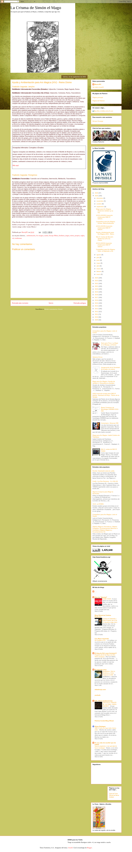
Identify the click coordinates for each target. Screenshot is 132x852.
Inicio (51, 303)
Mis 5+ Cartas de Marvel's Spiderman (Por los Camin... (104, 238)
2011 (96, 314)
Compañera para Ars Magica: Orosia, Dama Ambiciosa (105, 222)
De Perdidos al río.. (101, 640)
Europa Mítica (53, 236)
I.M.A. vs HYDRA (98, 504)
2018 (96, 294)
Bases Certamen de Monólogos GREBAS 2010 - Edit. (110, 409)
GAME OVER (107, 599)
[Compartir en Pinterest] (51, 232)
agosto (99, 254)
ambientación (31, 236)
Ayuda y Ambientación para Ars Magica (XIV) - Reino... (105, 233)
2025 (96, 196)
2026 (96, 193)
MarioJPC (98, 84)
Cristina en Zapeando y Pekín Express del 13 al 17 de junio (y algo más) (110, 620)
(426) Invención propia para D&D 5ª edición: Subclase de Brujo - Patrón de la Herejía (106, 395)
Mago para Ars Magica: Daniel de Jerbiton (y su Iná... (104, 210)
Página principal (98, 97)
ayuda (46, 236)
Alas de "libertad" (101, 597)
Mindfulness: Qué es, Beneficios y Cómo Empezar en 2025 (109, 673)
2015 (96, 303)
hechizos (61, 236)
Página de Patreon (99, 101)
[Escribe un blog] (45, 232)
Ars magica (39, 236)
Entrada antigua (80, 303)
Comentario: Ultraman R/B (109, 423)
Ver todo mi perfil (98, 87)
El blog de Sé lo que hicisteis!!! (106, 653)
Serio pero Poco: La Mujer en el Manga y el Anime (109, 344)
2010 (96, 317)
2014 (96, 306)
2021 (96, 286)
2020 (96, 289)
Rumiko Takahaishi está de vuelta (103, 471)
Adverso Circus (97, 357)
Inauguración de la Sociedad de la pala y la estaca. (110, 368)
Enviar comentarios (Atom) (54, 309)
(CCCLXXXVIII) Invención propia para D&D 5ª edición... (104, 217)
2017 (96, 297)
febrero (99, 271)
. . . (96, 591)
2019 (96, 292)
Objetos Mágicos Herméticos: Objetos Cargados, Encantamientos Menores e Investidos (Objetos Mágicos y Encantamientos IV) (105, 529)
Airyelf (70, 848)
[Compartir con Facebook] (49, 232)
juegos (67, 236)
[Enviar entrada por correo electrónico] (39, 232)
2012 (96, 311)
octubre (99, 204)
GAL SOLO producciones (104, 701)
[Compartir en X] (47, 232)
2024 (96, 278)
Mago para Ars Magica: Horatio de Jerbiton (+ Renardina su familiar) (104, 382)
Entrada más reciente (20, 303)
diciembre (100, 198)
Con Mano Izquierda (102, 638)
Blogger (89, 848)
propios (77, 236)
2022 (96, 283)
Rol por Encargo (98, 121)
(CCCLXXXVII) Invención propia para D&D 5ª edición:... (104, 227)
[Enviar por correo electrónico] (43, 232)
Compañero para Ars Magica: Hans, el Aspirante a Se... (105, 250)
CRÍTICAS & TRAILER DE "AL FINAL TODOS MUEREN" (109, 704)
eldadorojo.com (100, 689)
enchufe (97, 695)
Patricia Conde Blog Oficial (104, 721)
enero (99, 274)
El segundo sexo (101, 669)
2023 (96, 280)
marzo (99, 268)
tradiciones (18, 238)
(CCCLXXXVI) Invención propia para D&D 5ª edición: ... (104, 244)
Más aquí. (16, 165)
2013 (96, 308)
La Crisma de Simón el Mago (35, 7)
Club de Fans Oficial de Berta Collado (114, 795)
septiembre (100, 206)
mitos (72, 236)
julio (98, 257)
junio (98, 260)
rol (13, 238)
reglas (82, 236)
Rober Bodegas (100, 726)
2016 (96, 300)
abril (98, 266)
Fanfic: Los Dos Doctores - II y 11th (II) (105, 481)
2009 (96, 320)
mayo (99, 263)
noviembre (100, 201)
